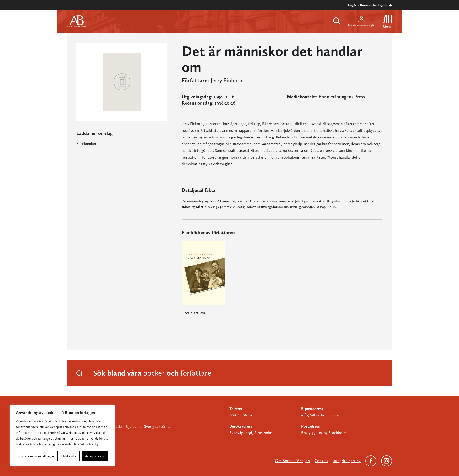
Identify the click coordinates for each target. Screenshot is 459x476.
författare (195, 372)
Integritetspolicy (347, 460)
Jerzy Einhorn (226, 80)
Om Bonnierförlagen (292, 460)
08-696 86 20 (241, 415)
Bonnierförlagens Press (342, 97)
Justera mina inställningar (37, 456)
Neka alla (69, 456)
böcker (154, 372)
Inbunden (88, 143)
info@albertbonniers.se (320, 415)
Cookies (321, 460)
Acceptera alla (95, 456)
